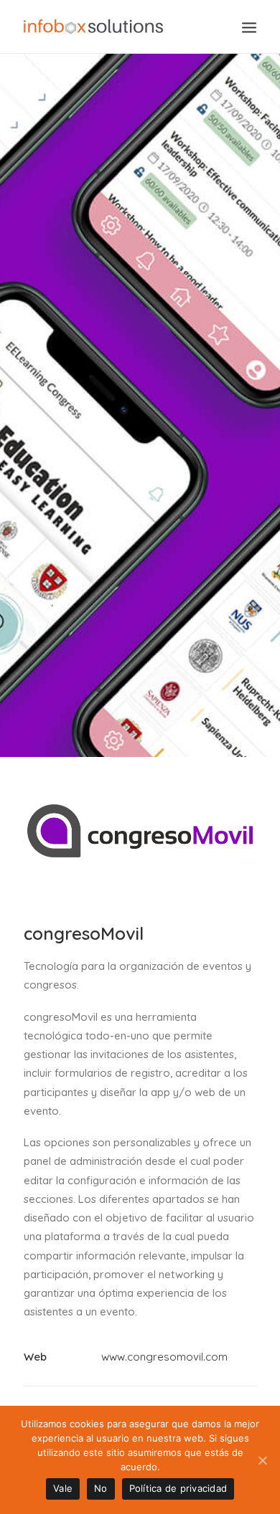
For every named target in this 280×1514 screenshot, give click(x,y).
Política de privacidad (178, 1488)
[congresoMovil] (140, 820)
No (101, 1488)
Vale (63, 1488)
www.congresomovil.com (164, 1356)
